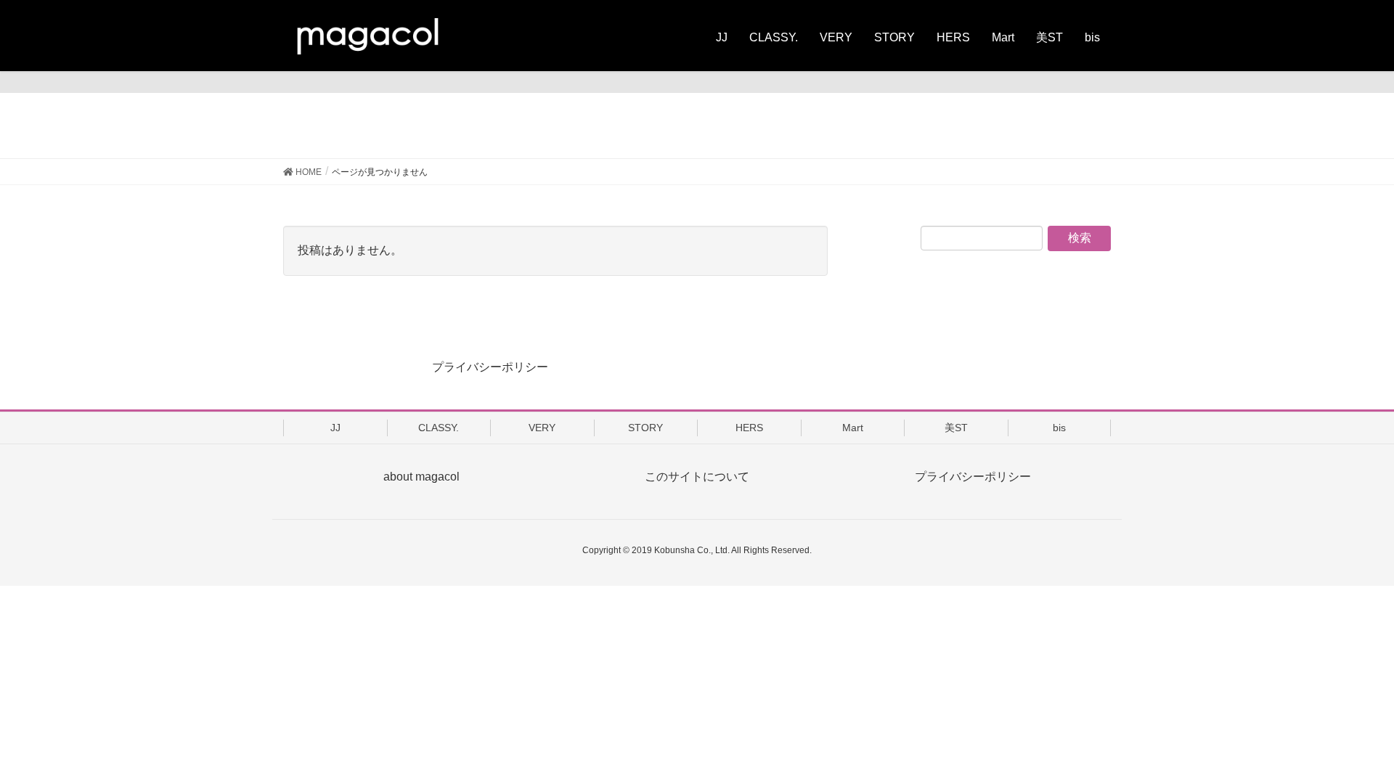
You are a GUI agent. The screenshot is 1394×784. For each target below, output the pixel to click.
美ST (956, 427)
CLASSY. (438, 427)
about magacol (421, 476)
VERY (542, 427)
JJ (335, 427)
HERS (749, 427)
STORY (645, 427)
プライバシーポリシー (490, 367)
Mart (852, 427)
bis (1059, 427)
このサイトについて (697, 476)
